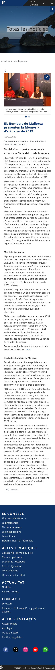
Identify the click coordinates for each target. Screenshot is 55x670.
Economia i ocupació (13, 561)
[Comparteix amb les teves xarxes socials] (52, 9)
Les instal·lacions (11, 531)
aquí (28, 349)
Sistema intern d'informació (17, 540)
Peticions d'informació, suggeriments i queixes (23, 610)
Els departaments (12, 527)
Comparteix (14, 490)
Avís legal (7, 628)
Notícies (6, 587)
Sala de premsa (10, 591)
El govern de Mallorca (14, 518)
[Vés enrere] (5, 71)
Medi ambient (10, 570)
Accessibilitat (9, 623)
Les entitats (8, 536)
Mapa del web (10, 632)
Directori (7, 603)
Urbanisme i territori (13, 575)
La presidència (10, 522)
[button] (26, 117)
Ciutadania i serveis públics (17, 552)
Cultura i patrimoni (12, 557)
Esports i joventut (12, 566)
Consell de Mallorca (1, 667)
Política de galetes (12, 637)
